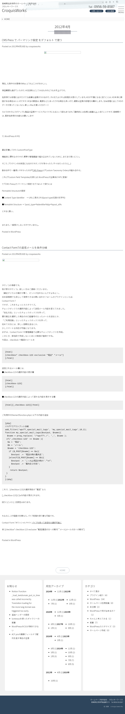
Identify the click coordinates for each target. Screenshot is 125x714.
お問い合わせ (96, 11)
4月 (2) (60, 636)
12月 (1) (72, 599)
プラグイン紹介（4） (99, 595)
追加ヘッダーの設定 (20, 614)
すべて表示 (94, 591)
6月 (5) (71, 664)
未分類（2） (95, 606)
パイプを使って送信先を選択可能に (47, 522)
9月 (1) (71, 656)
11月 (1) (60, 591)
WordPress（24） (98, 599)
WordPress (16, 231)
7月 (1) (54, 603)
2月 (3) (54, 656)
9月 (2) (71, 628)
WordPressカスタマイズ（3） (103, 626)
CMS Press (37, 170)
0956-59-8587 (102, 6)
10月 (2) (71, 652)
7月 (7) (71, 660)
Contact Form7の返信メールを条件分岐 (24, 247)
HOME (7, 19)
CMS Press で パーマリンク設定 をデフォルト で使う (32, 40)
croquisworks (34, 46)
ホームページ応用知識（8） (102, 603)
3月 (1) (72, 603)
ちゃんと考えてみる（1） (101, 618)
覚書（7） (94, 622)
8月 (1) (54, 624)
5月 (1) (60, 615)
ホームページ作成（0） (100, 630)
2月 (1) (54, 628)
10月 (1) (71, 624)
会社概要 (110, 11)
